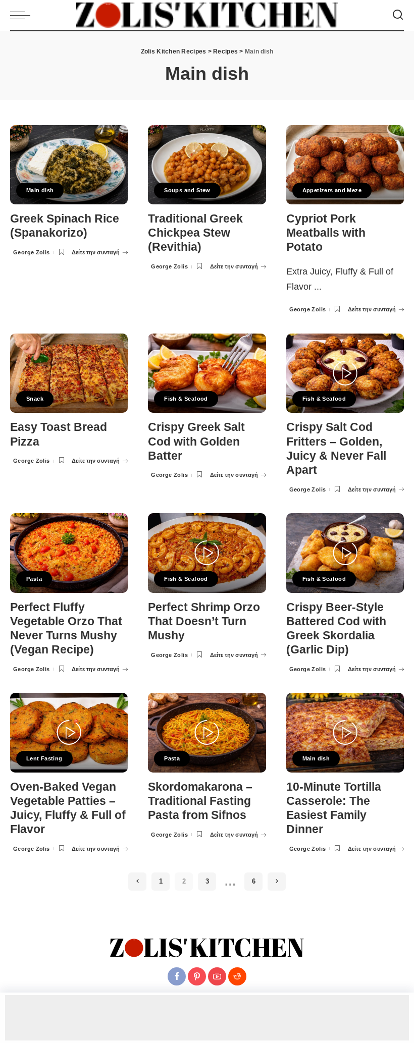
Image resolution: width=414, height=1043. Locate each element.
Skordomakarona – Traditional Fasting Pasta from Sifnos (200, 801)
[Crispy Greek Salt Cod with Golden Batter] (207, 373)
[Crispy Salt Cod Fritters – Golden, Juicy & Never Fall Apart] (345, 373)
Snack (34, 399)
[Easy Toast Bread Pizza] (69, 373)
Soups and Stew (187, 190)
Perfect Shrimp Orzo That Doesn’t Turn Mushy (204, 621)
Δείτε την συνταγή (96, 252)
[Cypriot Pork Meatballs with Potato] (345, 165)
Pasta (34, 579)
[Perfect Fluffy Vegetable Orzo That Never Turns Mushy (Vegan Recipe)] (69, 553)
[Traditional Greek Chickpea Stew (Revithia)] (207, 165)
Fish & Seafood (186, 399)
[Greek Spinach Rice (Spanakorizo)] (69, 165)
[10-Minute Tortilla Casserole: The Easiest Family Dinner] (345, 733)
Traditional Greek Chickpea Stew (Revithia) (195, 232)
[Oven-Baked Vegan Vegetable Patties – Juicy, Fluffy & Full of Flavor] (69, 733)
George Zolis (31, 252)
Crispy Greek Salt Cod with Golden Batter (196, 441)
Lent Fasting (44, 758)
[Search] (398, 15)
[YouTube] (217, 976)
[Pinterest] (197, 976)
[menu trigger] (22, 15)
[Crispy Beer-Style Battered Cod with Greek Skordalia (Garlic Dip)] (345, 553)
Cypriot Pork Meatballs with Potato (326, 232)
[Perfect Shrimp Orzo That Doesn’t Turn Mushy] (207, 553)
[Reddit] (237, 976)
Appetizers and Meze (331, 190)
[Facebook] (177, 976)
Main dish (40, 190)
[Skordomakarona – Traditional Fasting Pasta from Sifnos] (207, 733)
